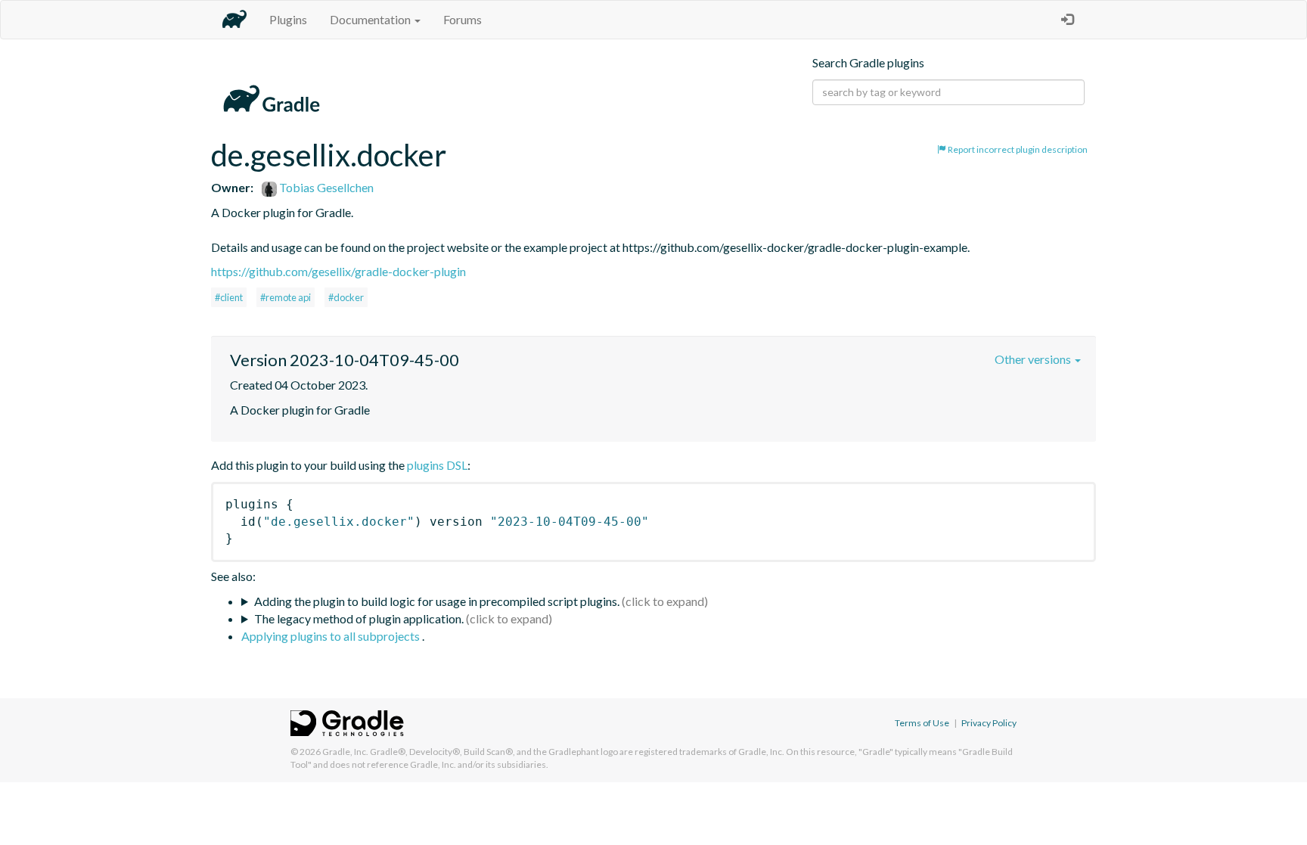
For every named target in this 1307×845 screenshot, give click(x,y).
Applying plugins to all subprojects (331, 636)
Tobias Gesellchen (325, 187)
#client (229, 297)
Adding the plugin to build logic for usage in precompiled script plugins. (436, 601)
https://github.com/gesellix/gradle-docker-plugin (338, 271)
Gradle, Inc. (345, 751)
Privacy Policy (989, 723)
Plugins (288, 19)
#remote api (285, 297)
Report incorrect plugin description (1017, 149)
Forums (462, 19)
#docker (346, 297)
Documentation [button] (371, 19)
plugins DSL (437, 465)
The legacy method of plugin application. (359, 618)
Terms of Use (922, 723)
